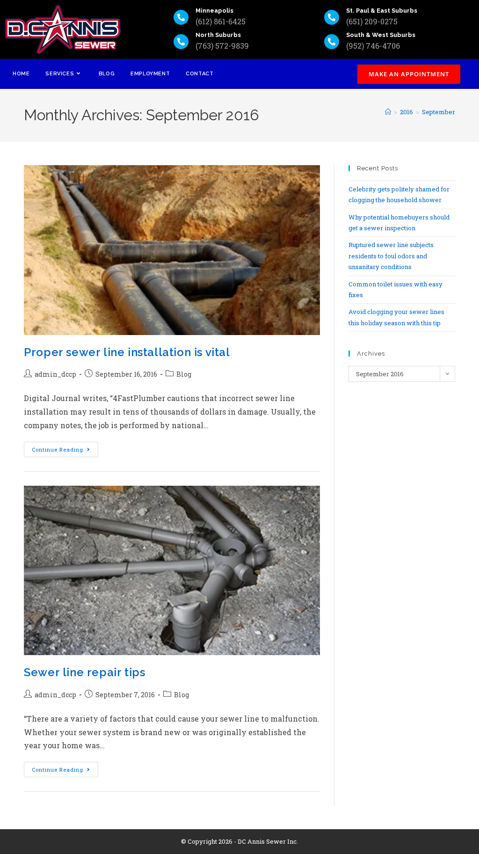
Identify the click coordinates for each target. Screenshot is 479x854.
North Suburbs (218, 34)
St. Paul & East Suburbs (381, 10)
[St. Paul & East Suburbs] (331, 17)
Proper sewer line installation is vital (127, 352)
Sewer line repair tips (84, 672)
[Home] (388, 112)
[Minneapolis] (181, 17)
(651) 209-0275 (372, 21)
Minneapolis (214, 10)
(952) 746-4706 (373, 46)
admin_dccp (55, 374)
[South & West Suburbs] (331, 41)
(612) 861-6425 (221, 21)
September (438, 112)
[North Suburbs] (181, 41)
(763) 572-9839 (222, 46)
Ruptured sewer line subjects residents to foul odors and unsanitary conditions (391, 256)
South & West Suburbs (380, 34)
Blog (183, 374)
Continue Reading (65, 447)
